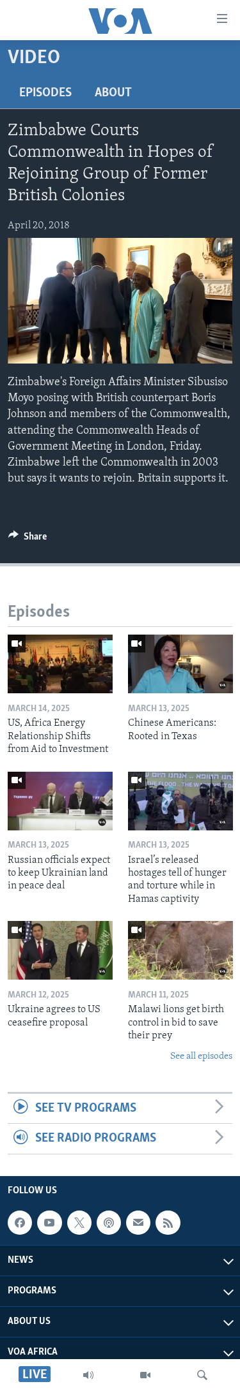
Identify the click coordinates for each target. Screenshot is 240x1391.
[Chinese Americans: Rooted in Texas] (180, 664)
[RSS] (168, 1223)
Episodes (45, 93)
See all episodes (201, 1056)
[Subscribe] (138, 1223)
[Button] (27, 539)
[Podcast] (109, 1223)
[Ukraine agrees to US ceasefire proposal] (60, 950)
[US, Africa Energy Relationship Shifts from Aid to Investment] (60, 664)
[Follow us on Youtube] (49, 1223)
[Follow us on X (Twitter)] (79, 1223)
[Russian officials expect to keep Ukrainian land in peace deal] (60, 801)
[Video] (145, 1375)
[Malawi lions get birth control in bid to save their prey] (180, 950)
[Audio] (88, 1375)
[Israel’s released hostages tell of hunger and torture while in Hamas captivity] (180, 801)
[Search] (202, 1375)
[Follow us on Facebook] (20, 1223)
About (113, 93)
